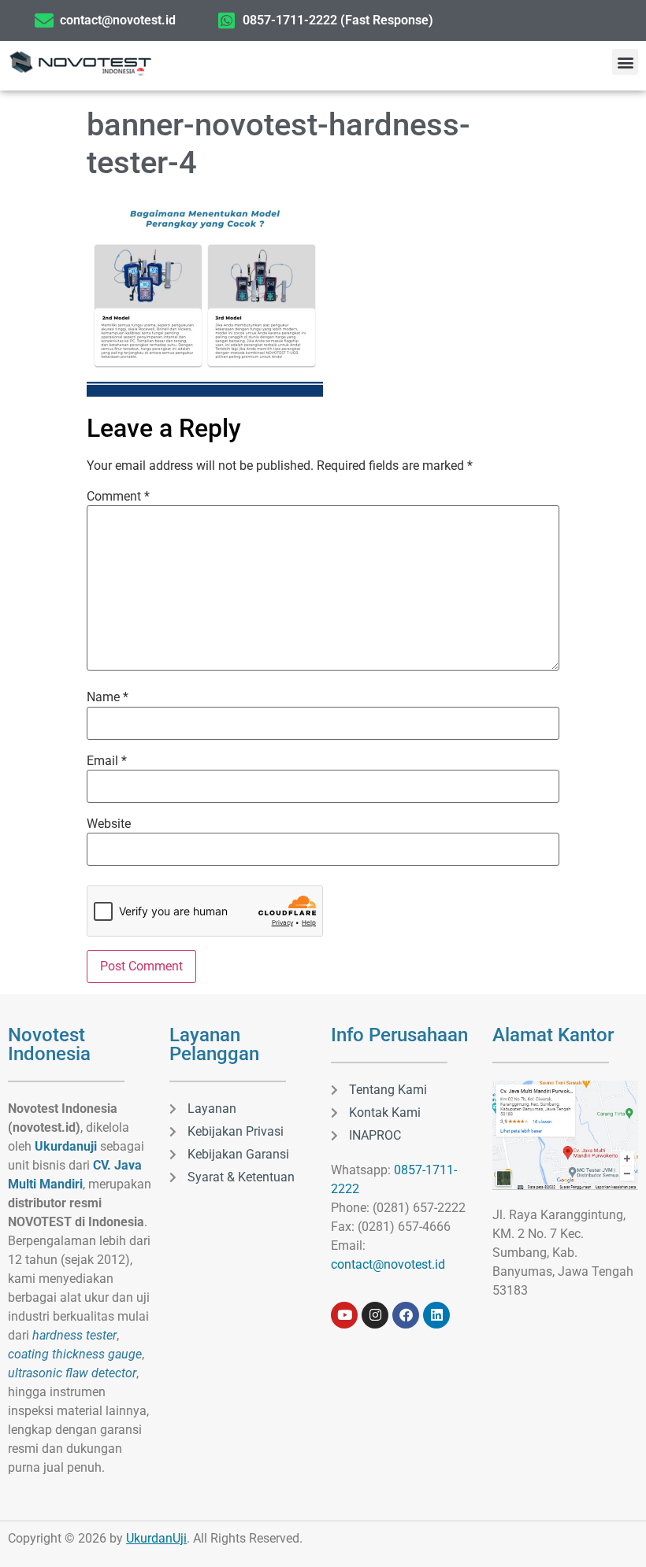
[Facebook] (405, 1315)
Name (107, 697)
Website (109, 824)
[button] (625, 62)
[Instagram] (375, 1315)
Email (107, 761)
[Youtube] (344, 1315)
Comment (118, 496)
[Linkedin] (436, 1315)
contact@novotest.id (388, 1264)
